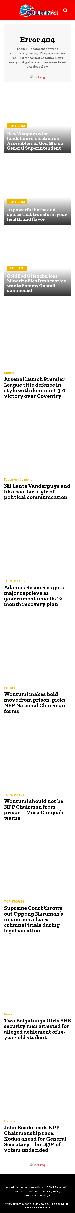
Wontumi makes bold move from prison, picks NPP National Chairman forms (35, 702)
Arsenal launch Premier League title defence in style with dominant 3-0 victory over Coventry (34, 387)
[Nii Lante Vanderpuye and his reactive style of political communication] (37, 440)
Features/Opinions (18, 479)
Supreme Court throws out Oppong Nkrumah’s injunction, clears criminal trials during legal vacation (33, 919)
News (8, 1014)
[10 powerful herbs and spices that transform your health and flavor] (37, 191)
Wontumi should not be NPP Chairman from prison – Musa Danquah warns (34, 809)
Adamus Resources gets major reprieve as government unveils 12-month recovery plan (34, 595)
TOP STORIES (16, 125)
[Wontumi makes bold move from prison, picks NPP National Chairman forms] (37, 648)
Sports (9, 372)
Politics (9, 687)
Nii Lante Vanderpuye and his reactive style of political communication (37, 491)
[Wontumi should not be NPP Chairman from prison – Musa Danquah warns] (37, 755)
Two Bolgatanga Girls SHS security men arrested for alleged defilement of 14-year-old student (37, 1029)
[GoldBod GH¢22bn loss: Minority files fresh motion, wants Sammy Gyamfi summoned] (37, 262)
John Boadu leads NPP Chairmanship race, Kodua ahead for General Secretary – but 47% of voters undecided (35, 1138)
